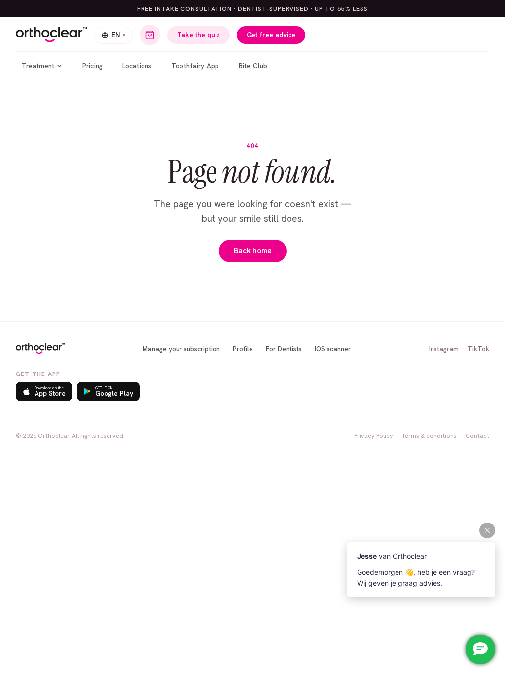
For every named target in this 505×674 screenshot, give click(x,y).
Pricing (92, 65)
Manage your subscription (181, 348)
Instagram (444, 348)
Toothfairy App (195, 65)
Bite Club (253, 65)
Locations (136, 65)
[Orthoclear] (51, 35)
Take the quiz (198, 34)
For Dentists (284, 348)
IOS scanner (333, 348)
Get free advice (271, 34)
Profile (243, 348)
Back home (253, 251)
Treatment (38, 65)
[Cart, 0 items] (150, 35)
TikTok (478, 348)
